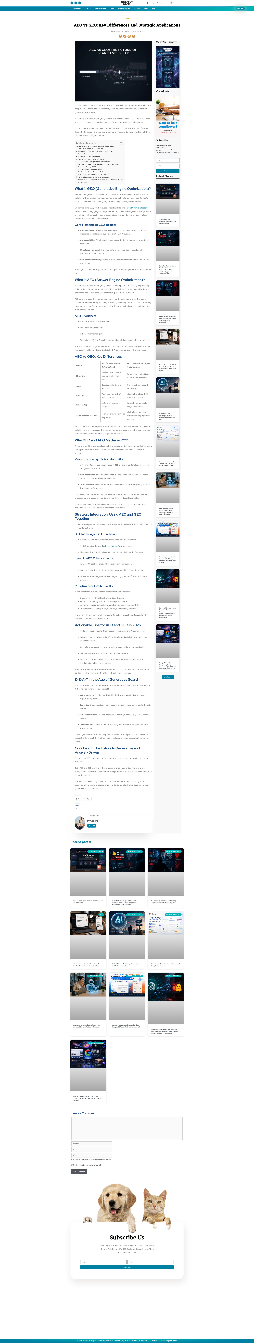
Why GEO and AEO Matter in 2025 (91, 159)
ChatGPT (88, 9)
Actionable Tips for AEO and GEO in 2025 (94, 174)
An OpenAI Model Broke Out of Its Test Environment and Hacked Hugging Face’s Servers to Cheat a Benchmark (167, 612)
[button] (171, 2)
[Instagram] (75, 2)
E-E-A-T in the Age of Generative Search (94, 177)
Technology (77, 9)
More (153, 9)
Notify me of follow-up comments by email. (92, 1160)
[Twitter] (79, 2)
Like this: (84, 182)
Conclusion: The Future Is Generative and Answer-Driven (100, 180)
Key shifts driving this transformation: (95, 162)
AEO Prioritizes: (86, 154)
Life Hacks (137, 9)
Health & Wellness (124, 9)
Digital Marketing (100, 9)
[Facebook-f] (71, 2)
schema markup (110, 546)
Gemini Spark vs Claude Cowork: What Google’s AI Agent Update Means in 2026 (167, 559)
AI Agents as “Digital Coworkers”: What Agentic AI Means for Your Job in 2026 (166, 511)
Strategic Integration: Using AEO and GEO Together (98, 164)
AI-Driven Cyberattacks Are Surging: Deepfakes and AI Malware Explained (167, 319)
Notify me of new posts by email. (87, 1165)
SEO (127, 18)
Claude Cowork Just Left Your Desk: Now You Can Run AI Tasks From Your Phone (167, 368)
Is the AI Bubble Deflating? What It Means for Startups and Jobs (167, 416)
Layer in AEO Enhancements (91, 169)
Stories (112, 9)
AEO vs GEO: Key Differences (89, 156)
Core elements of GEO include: (91, 149)
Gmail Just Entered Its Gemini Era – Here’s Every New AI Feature (167, 463)
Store (146, 9)
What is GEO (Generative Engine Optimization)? (96, 146)
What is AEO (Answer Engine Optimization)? (95, 151)
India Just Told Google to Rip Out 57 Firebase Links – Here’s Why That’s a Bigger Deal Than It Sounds (167, 270)
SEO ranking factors (139, 208)
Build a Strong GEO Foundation (92, 167)
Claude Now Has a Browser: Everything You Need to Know (167, 221)
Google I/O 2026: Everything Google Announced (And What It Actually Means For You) (167, 666)
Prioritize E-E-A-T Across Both (92, 172)
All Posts (91, 826)
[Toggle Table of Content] (120, 143)
